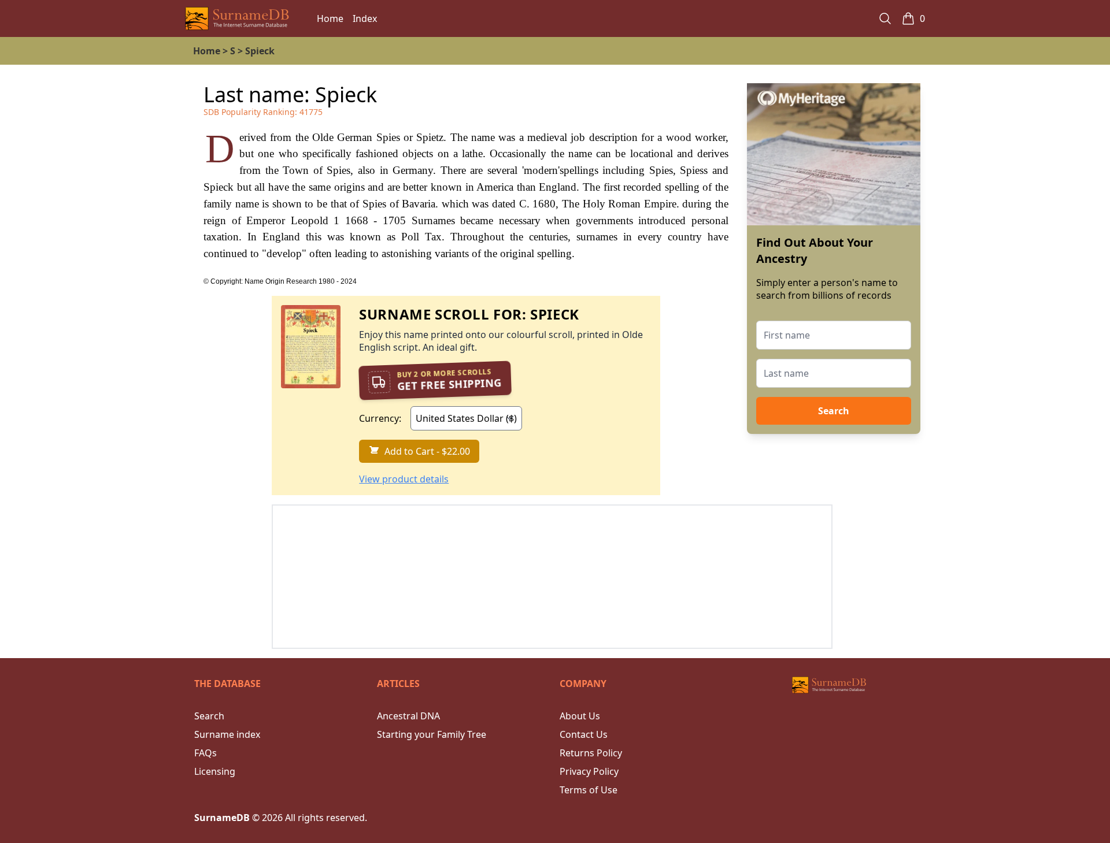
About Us (580, 716)
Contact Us (584, 734)
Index (365, 18)
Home (330, 18)
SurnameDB (222, 817)
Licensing (214, 771)
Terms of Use (588, 789)
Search (833, 410)
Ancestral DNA (408, 716)
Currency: (380, 418)
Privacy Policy (589, 771)
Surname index (227, 734)
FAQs (205, 753)
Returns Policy (591, 753)
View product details (404, 479)
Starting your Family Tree (431, 734)
